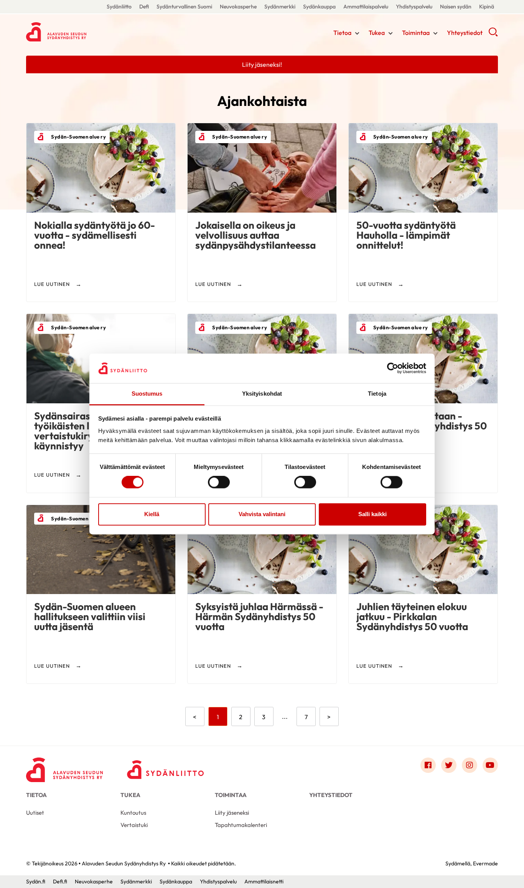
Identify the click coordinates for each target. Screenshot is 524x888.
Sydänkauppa (319, 6)
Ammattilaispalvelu (365, 6)
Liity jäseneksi (232, 812)
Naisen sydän (455, 6)
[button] (493, 34)
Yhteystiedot (465, 32)
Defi (144, 6)
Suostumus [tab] (147, 393)
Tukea (377, 32)
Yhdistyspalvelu (414, 6)
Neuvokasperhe (238, 6)
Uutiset (35, 812)
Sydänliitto (119, 6)
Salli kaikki (372, 514)
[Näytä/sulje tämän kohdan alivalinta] (357, 33)
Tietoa (342, 32)
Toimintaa (416, 32)
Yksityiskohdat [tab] (262, 393)
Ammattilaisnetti (263, 881)
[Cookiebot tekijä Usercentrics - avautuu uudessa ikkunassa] (392, 368)
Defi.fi (60, 881)
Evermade (485, 863)
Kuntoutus (133, 812)
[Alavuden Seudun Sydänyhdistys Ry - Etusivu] (64, 767)
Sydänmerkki (279, 6)
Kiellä (151, 514)
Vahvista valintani (262, 514)
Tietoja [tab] (377, 393)
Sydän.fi (35, 881)
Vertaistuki (134, 825)
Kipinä (486, 6)
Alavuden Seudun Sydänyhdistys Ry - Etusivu (87, 31)
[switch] (219, 482)
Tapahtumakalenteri (241, 825)
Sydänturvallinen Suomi (184, 6)
